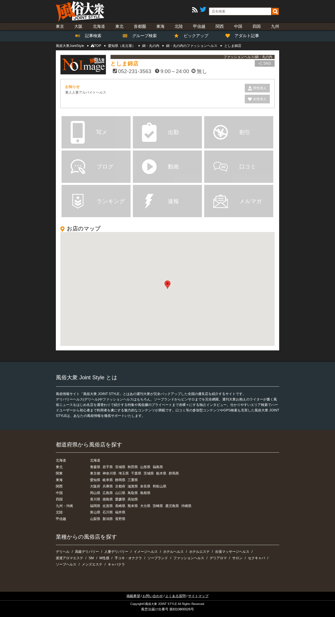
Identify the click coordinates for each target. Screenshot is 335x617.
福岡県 (95, 506)
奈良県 (145, 486)
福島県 (158, 467)
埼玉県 (124, 473)
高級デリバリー (87, 551)
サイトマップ (198, 596)
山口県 (120, 493)
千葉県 (136, 473)
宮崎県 (158, 506)
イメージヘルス (146, 551)
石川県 (108, 512)
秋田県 (133, 467)
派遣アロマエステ (69, 558)
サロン (237, 558)
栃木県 (161, 473)
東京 (60, 26)
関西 (220, 26)
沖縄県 (186, 506)
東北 (119, 26)
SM (91, 558)
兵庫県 (108, 486)
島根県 (145, 493)
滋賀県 (133, 486)
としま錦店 (125, 63)
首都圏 (140, 26)
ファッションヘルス (188, 558)
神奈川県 (109, 473)
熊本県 (133, 506)
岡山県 (95, 493)
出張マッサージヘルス (232, 551)
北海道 (99, 26)
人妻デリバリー (116, 551)
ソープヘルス (66, 564)
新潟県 (108, 519)
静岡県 (120, 480)
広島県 (108, 493)
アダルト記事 (246, 35)
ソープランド (157, 558)
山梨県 (95, 519)
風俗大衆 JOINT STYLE (161, 604)
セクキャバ (256, 558)
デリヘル (63, 551)
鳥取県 (133, 493)
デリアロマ (218, 558)
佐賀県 (108, 506)
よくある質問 (175, 596)
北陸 (179, 26)
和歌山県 (159, 486)
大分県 (145, 506)
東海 (160, 26)
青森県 (95, 467)
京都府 (120, 486)
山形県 (145, 467)
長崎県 (120, 506)
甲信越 (199, 26)
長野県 (120, 519)
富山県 (95, 512)
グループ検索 (142, 35)
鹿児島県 (172, 506)
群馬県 (174, 473)
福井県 (120, 512)
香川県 (95, 499)
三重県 (133, 480)
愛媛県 (120, 499)
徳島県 (108, 499)
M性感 (104, 558)
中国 (238, 26)
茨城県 (149, 473)
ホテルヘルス (173, 551)
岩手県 (108, 467)
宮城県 (120, 467)
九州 (275, 26)
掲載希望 (133, 596)
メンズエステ (92, 564)
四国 (257, 26)
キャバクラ (116, 564)
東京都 (95, 473)
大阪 (78, 26)
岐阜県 (108, 480)
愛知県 (95, 480)
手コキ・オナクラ (128, 558)
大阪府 (95, 486)
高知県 (133, 499)
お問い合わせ (152, 596)
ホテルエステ (199, 551)
